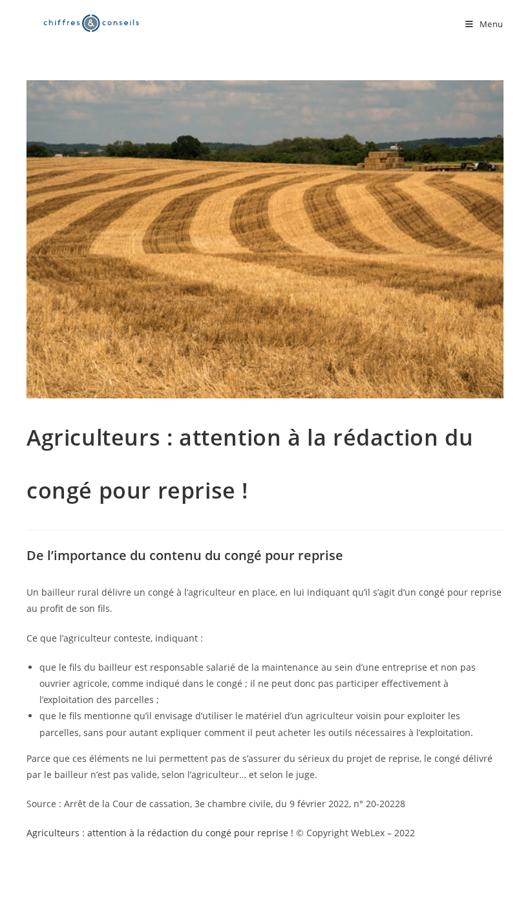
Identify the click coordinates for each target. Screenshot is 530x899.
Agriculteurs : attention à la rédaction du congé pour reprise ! (159, 833)
